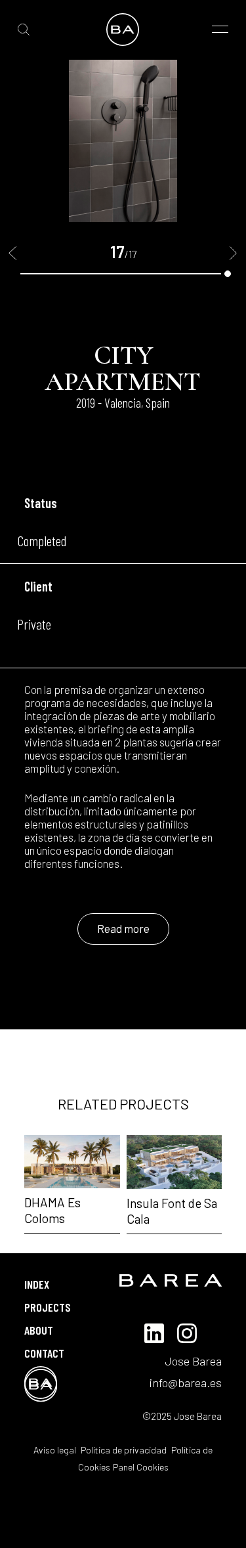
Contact (44, 1353)
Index (36, 1284)
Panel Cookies (141, 1467)
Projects (47, 1307)
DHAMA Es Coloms (52, 1210)
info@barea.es (186, 1382)
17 (227, 273)
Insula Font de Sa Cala (172, 1210)
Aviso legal (54, 1449)
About (38, 1330)
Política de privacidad (123, 1449)
